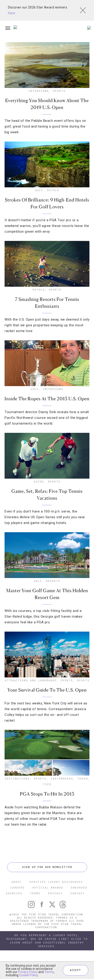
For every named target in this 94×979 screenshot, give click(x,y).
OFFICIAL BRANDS (47, 887)
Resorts (53, 581)
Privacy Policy (28, 972)
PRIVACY (55, 893)
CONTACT (77, 893)
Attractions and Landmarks (31, 680)
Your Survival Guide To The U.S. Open (47, 690)
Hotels (53, 190)
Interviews (39, 91)
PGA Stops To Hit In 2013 (47, 794)
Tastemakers (61, 778)
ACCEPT (75, 970)
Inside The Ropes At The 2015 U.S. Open (47, 398)
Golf (39, 190)
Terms (49, 972)
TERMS (35, 893)
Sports (59, 91)
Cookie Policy (28, 975)
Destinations (17, 778)
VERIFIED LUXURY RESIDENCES (56, 882)
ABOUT (16, 882)
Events (67, 680)
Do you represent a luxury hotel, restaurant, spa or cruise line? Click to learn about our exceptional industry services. (47, 940)
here (11, 13)
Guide (39, 481)
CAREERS (17, 887)
